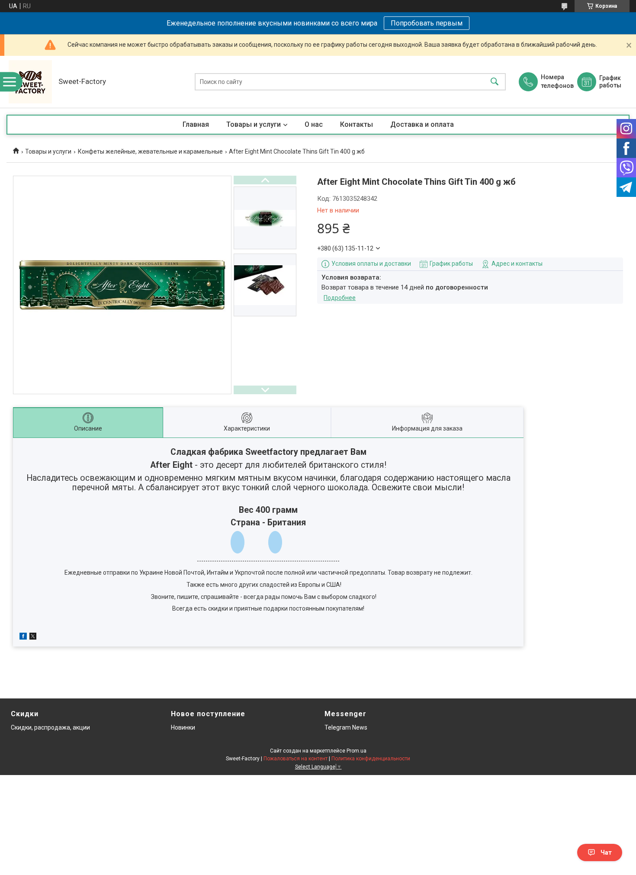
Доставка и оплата (422, 124)
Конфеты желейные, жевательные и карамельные (150, 151)
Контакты (356, 124)
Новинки (183, 727)
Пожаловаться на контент (295, 759)
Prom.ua (356, 751)
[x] (32, 637)
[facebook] (23, 637)
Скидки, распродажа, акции (50, 727)
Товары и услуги (253, 124)
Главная (196, 124)
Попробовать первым (427, 23)
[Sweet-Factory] (30, 81)
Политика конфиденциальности (370, 759)
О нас (314, 124)
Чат (606, 852)
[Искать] (494, 82)
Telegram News (345, 727)
